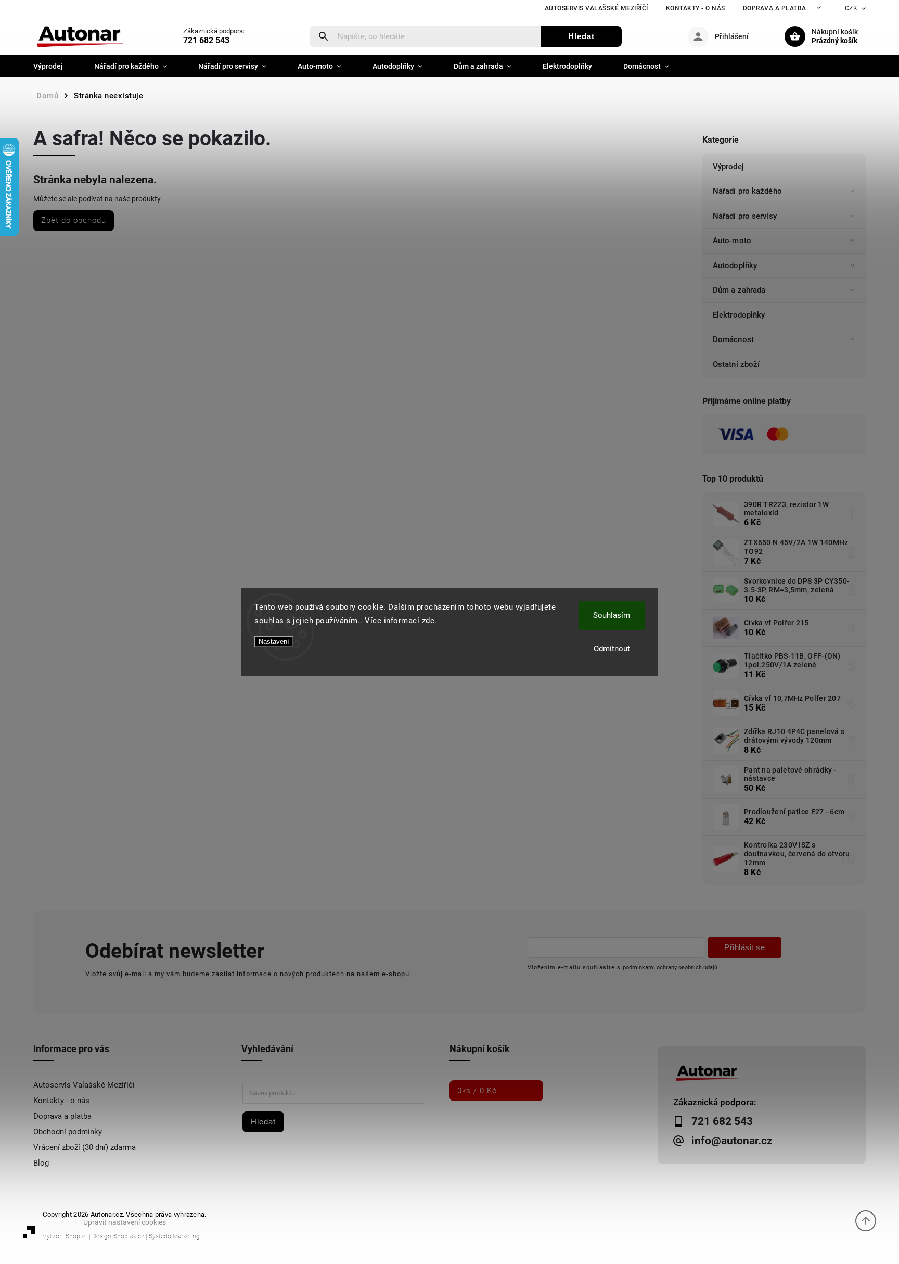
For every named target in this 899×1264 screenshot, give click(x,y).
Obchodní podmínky (67, 1131)
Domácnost (733, 339)
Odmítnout (612, 648)
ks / (477, 1090)
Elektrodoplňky (739, 315)
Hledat (581, 36)
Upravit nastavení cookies (124, 1222)
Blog (41, 1163)
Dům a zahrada (739, 290)
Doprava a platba (774, 8)
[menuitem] (56, 66)
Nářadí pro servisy (745, 216)
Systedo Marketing (174, 1236)
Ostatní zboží (736, 364)
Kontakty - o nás (695, 8)
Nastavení (274, 642)
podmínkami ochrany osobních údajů (670, 967)
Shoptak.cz (128, 1236)
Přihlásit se (744, 947)
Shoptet (76, 1236)
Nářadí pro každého (747, 191)
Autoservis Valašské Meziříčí (596, 8)
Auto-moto (732, 240)
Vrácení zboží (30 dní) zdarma (84, 1147)
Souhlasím (611, 615)
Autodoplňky (735, 265)
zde (428, 620)
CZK (851, 8)
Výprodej (728, 166)
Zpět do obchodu (73, 220)
